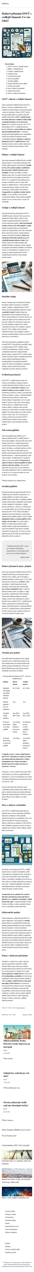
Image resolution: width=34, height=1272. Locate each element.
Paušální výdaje (12, 74)
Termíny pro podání (14, 86)
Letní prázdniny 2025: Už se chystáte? (16, 1145)
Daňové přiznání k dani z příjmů (17, 83)
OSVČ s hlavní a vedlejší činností (18, 66)
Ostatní (30, 1014)
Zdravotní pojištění (13, 79)
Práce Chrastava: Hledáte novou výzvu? (16, 1130)
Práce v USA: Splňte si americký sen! (15, 1198)
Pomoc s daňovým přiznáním (16, 93)
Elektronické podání (14, 91)
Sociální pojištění (13, 81)
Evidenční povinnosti (14, 76)
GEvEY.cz (5, 3)
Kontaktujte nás (20, 1008)
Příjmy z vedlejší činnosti (15, 69)
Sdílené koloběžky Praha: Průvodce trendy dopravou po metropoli (16, 1044)
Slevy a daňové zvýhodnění (16, 88)
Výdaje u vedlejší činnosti (15, 71)
